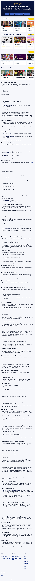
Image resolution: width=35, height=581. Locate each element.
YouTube (25, 554)
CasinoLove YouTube (16, 10)
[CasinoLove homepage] (17, 4)
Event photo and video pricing (16, 559)
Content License (4, 556)
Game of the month (16, 561)
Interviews (7, 13)
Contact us (3, 573)
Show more (31, 18)
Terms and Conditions (5, 554)
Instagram (26, 563)
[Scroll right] (33, 26)
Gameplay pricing (15, 556)
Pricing (13, 553)
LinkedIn (25, 558)
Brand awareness (26, 13)
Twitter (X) (26, 561)
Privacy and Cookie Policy (5, 558)
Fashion (21, 13)
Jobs (2, 575)
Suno (25, 564)
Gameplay (16, 13)
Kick (24, 569)
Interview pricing (15, 554)
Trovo (25, 568)
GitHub (25, 566)
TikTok (25, 556)
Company (3, 572)
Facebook (25, 559)
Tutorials (12, 13)
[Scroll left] (2, 26)
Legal (2, 553)
